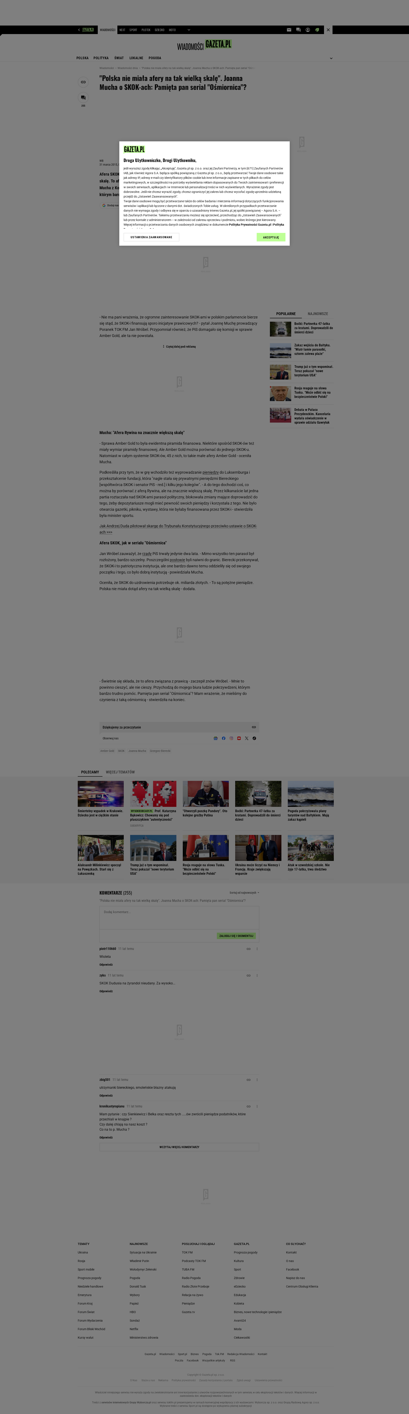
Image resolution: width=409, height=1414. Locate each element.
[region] (204, 193)
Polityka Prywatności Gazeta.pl (250, 224)
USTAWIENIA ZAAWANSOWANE (151, 237)
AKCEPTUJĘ (271, 237)
